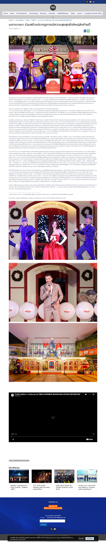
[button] (53, 17)
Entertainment (22, 13)
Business (43, 13)
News (12, 13)
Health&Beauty (62, 13)
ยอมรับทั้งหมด (89, 538)
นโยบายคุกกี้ (22, 539)
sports (79, 13)
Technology (33, 13)
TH (96, 1)
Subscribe (43, 524)
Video (73, 13)
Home (6, 13)
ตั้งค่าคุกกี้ (81, 538)
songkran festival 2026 (93, 13)
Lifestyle (52, 13)
